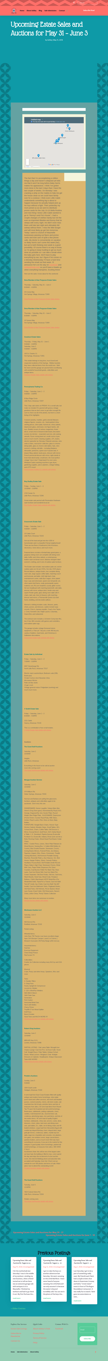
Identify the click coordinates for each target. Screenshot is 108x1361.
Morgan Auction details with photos (36, 900)
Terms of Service (39, 1338)
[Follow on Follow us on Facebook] (74, 2)
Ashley (49, 40)
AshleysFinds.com (32, 267)
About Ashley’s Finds (41, 1329)
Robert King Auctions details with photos (38, 1061)
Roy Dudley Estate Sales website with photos (39, 505)
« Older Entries (18, 1308)
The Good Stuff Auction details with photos (38, 770)
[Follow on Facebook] (95, 1352)
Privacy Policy (38, 1333)
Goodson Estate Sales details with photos (38, 375)
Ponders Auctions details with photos (36, 1168)
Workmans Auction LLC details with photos (39, 1019)
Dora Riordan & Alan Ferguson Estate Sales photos (41, 299)
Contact (62, 11)
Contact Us (15, 1341)
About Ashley (31, 11)
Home (22, 11)
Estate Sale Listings (19, 1329)
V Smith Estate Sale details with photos (37, 730)
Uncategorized (28, 1267)
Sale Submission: (50, 11)
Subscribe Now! (89, 10)
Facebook (53, 265)
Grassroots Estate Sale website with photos (39, 638)
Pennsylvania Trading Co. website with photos (40, 469)
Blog (40, 11)
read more (16, 1298)
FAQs (35, 1343)
